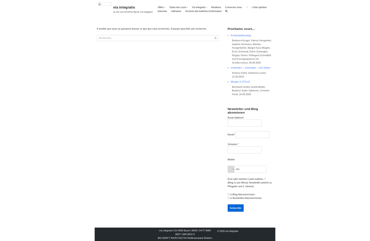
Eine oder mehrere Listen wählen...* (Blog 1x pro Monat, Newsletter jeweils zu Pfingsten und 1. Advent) (250, 183)
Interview (162, 11)
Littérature (176, 11)
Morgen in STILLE (240, 82)
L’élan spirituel (259, 7)
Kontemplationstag (241, 35)
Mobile (231, 159)
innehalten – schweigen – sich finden (250, 68)
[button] (164, 7)
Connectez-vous (233, 7)
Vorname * (233, 144)
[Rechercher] (215, 38)
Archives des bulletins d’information (203, 11)
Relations (216, 7)
